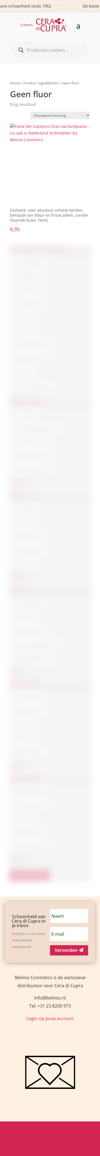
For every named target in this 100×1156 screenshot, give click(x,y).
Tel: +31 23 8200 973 (50, 1006)
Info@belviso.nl (50, 998)
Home (15, 82)
